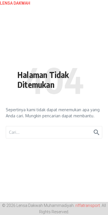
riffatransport (87, 205)
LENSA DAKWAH (15, 3)
